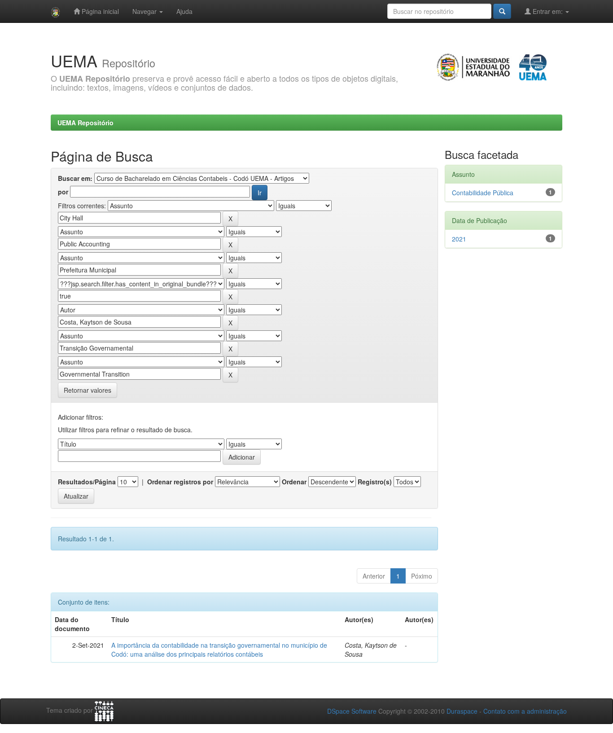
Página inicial (99, 11)
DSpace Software (352, 711)
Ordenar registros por (180, 481)
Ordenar (294, 481)
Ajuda (184, 11)
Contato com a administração (525, 711)
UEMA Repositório (85, 122)
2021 (459, 238)
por (63, 191)
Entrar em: (548, 11)
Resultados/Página (87, 481)
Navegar (145, 11)
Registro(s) (375, 481)
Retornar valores (87, 390)
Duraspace (462, 711)
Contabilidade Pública (482, 192)
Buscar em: (75, 178)
